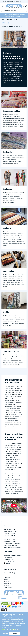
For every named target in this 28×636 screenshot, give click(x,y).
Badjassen (7, 189)
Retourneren (7, 583)
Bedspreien (8, 152)
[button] (3, 629)
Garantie (6, 585)
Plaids (6, 312)
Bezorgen (6, 581)
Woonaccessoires (11, 351)
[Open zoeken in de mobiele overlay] (14, 10)
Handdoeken (8, 271)
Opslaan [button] (5, 633)
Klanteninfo (7, 577)
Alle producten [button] (2, 6)
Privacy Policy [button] (6, 627)
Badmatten (8, 228)
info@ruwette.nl (10, 545)
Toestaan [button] (14, 633)
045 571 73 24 (9, 539)
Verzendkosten (8, 587)
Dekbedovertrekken (11, 111)
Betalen (6, 579)
